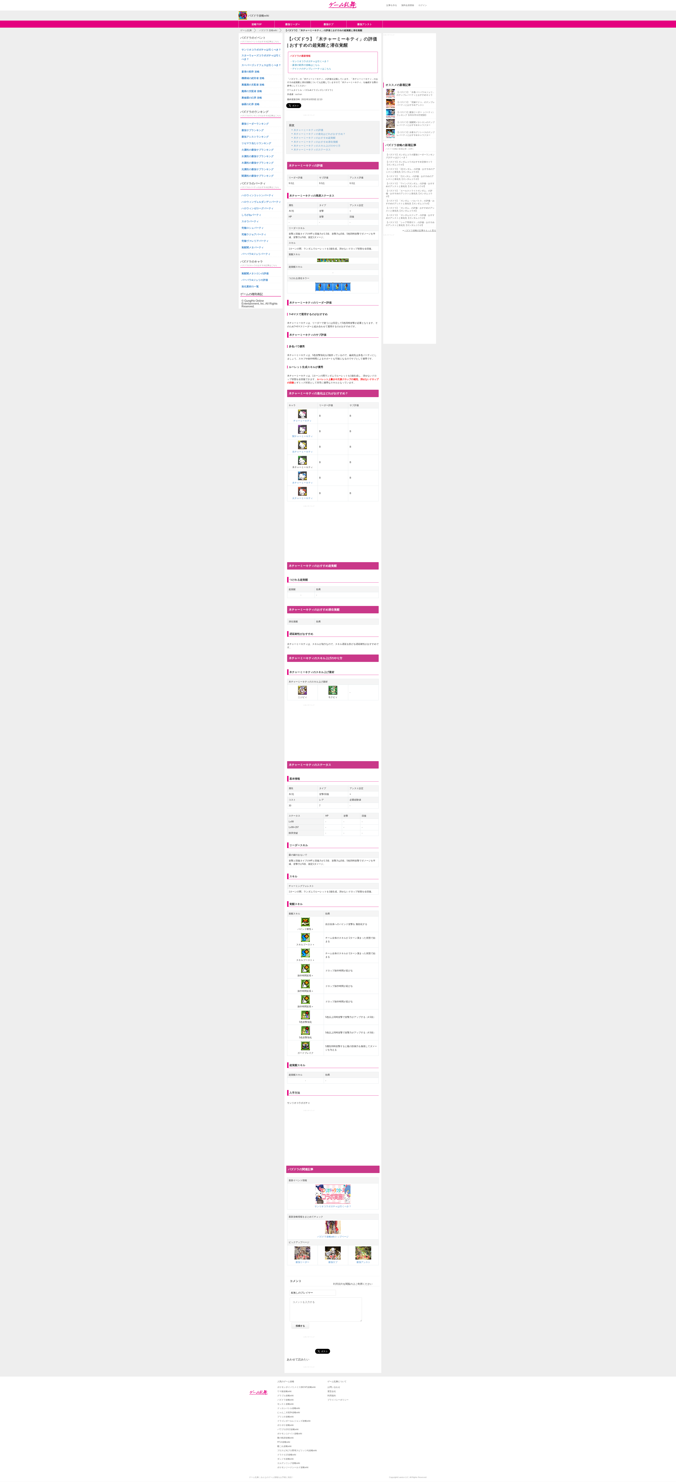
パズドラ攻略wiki (285, 1400)
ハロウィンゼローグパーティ (258, 208)
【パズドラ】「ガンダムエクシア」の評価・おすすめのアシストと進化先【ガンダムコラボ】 (410, 216)
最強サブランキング (253, 130)
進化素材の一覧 (250, 286)
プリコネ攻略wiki (285, 1416)
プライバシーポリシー (338, 1400)
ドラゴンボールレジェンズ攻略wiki (294, 1421)
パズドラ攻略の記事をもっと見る (420, 230)
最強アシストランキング (255, 136)
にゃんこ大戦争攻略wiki (288, 1412)
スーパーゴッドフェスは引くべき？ (261, 65)
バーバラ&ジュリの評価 (255, 280)
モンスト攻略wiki (285, 1404)
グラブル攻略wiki (285, 1395)
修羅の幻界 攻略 (250, 104)
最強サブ (328, 24)
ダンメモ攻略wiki (285, 1459)
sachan (298, 94)
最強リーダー (292, 24)
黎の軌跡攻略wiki (285, 1438)
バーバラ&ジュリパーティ (256, 253)
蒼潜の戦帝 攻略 (250, 71)
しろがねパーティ (251, 214)
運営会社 (331, 1391)
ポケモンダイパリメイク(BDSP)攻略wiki (296, 1387)
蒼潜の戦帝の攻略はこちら (306, 65)
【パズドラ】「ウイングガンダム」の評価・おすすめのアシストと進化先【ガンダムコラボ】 (410, 185)
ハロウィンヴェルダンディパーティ (261, 201)
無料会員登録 (407, 5)
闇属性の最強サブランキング (258, 175)
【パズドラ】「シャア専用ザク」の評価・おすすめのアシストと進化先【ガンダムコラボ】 (410, 223)
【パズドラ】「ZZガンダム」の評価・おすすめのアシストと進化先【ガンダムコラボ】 (410, 170)
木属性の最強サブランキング (258, 162)
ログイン (422, 5)
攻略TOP (257, 24)
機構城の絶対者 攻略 (253, 78)
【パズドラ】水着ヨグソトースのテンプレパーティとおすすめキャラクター (416, 133)
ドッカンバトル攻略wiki (288, 1408)
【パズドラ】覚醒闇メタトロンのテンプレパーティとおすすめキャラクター (416, 123)
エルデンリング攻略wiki (288, 1463)
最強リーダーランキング (255, 123)
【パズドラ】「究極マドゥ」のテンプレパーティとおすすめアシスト (416, 103)
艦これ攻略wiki (284, 1446)
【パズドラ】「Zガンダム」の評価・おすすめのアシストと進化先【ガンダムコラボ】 (410, 177)
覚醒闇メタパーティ (253, 247)
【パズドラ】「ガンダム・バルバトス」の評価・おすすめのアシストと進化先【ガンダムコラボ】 (410, 202)
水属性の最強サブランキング (258, 156)
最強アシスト (364, 24)
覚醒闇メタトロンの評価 (255, 273)
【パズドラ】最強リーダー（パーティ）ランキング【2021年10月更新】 (416, 113)
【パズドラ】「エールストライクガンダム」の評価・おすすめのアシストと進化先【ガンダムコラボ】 (409, 193)
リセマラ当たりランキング (256, 143)
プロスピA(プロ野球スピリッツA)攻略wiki (297, 1450)
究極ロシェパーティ (253, 227)
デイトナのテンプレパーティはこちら (311, 68)
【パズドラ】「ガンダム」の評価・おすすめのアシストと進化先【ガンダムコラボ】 (410, 209)
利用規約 (338, 1283)
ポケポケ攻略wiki (285, 1425)
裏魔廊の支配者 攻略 (253, 84)
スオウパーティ (250, 221)
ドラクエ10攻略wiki (286, 1454)
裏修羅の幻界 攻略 (252, 97)
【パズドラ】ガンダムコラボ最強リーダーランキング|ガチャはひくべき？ (410, 156)
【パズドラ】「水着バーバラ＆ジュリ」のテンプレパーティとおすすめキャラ (416, 93)
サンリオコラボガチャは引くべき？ (310, 61)
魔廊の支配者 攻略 (252, 91)
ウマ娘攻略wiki (284, 1391)
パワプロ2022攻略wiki (288, 1429)
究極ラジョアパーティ (254, 234)
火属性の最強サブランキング (258, 149)
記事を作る (391, 5)
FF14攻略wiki (283, 1442)
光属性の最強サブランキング (258, 169)
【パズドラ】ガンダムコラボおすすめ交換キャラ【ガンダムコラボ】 (409, 163)
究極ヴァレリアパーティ (255, 240)
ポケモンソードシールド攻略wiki (292, 1467)
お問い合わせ (333, 1387)
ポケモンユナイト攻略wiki (289, 1433)
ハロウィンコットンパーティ (258, 195)
